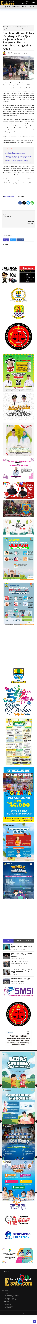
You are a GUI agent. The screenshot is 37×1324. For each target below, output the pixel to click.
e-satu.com (9, 1313)
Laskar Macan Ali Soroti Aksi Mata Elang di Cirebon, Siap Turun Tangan (22, 962)
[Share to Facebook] (20, 203)
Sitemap (8, 1304)
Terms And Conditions (12, 1295)
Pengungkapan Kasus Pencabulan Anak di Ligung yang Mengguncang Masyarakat (17, 152)
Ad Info (8, 1309)
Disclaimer (9, 1294)
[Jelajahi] (33, 2)
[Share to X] (24, 203)
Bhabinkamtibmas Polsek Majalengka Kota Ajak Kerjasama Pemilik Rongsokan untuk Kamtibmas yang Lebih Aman (18, 41)
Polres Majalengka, (23, 53)
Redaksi (8, 1307)
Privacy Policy (10, 1297)
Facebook (20, 240)
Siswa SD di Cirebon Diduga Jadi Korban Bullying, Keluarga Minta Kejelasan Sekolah (21, 971)
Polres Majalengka (9, 196)
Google (6, 240)
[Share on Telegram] (28, 203)
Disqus (13, 240)
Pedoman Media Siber (12, 1299)
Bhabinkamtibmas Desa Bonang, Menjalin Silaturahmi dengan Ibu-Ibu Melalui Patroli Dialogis (18, 161)
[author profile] (4, 53)
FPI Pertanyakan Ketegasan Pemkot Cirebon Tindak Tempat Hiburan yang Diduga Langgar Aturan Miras (21, 946)
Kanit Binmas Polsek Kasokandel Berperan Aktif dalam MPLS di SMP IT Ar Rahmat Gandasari (18, 156)
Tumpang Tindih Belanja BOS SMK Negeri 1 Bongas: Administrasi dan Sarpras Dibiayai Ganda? (20, 980)
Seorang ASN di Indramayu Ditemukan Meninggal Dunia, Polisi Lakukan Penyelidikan (21, 955)
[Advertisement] (18, 646)
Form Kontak (9, 1306)
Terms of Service (10, 1298)
